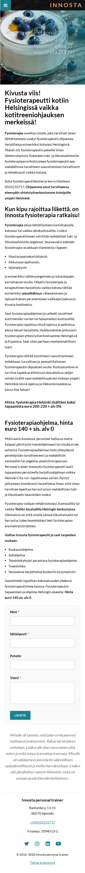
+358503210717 (42, 822)
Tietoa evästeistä (42, 863)
